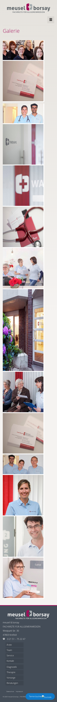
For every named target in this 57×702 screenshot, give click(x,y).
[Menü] (50, 19)
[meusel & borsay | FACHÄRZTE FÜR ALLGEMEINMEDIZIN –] (28, 8)
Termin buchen (35, 696)
